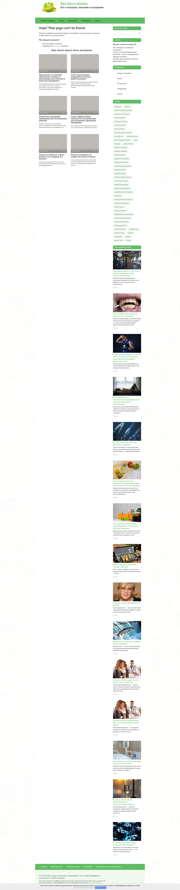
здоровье (117, 144)
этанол (128, 240)
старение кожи (134, 229)
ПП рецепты (73, 21)
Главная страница (48, 21)
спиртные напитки (120, 225)
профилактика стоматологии (123, 214)
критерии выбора (119, 173)
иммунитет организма (121, 158)
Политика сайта (73, 867)
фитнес (128, 236)
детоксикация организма (122, 140)
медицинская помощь (121, 184)
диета (136, 140)
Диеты (61, 21)
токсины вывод (119, 233)
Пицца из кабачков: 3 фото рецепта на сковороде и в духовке (51, 157)
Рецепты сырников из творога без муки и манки (83, 156)
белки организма (119, 118)
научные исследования (121, 203)
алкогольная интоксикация (123, 110)
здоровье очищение (120, 151)
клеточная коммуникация (122, 166)
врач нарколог (118, 136)
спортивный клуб (120, 229)
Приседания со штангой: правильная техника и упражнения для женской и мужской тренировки (52, 78)
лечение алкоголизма (121, 181)
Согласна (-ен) (100, 887)
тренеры (130, 233)
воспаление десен (120, 125)
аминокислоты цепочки (122, 114)
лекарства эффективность (122, 177)
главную (57, 46)
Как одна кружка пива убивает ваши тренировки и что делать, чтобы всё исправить (125, 526)
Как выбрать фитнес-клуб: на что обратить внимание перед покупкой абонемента (126, 273)
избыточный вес (119, 155)
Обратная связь (57, 867)
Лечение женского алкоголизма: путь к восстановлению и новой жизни (126, 723)
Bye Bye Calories (74, 4)
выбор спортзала (132, 136)
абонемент (117, 106)
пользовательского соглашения (84, 887)
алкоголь (127, 106)
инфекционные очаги (121, 162)
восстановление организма (123, 132)
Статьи (97, 21)
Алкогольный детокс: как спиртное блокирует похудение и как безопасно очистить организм (126, 483)
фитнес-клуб (118, 240)
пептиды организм (120, 210)
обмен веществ (119, 207)
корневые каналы (119, 170)
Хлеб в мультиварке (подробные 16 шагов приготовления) (81, 77)
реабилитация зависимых (122, 218)
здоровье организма (120, 147)
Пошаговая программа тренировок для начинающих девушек (53, 118)
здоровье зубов (128, 144)
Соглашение (87, 867)
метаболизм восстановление (123, 192)
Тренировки (86, 21)
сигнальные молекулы (121, 222)
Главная (44, 867)
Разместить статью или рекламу (108, 867)
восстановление (119, 129)
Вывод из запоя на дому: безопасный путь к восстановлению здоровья (123, 802)
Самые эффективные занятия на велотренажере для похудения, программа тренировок (83, 119)
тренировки (118, 236)
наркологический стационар (123, 199)
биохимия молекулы (120, 121)
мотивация (117, 196)
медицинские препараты (122, 188)
